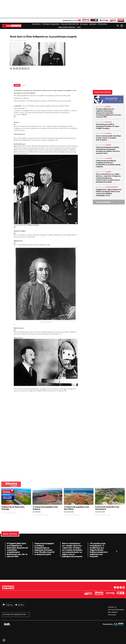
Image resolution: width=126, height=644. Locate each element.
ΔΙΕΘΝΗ (17, 85)
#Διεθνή (23, 85)
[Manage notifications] (3, 640)
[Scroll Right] (116, 551)
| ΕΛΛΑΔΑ (108, 133)
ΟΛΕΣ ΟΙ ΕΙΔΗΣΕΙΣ (103, 202)
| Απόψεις (108, 158)
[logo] (11, 26)
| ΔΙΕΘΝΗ (107, 106)
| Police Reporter (111, 187)
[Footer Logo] (8, 587)
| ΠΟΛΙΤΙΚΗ (108, 122)
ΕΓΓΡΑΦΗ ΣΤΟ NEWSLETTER (14, 614)
